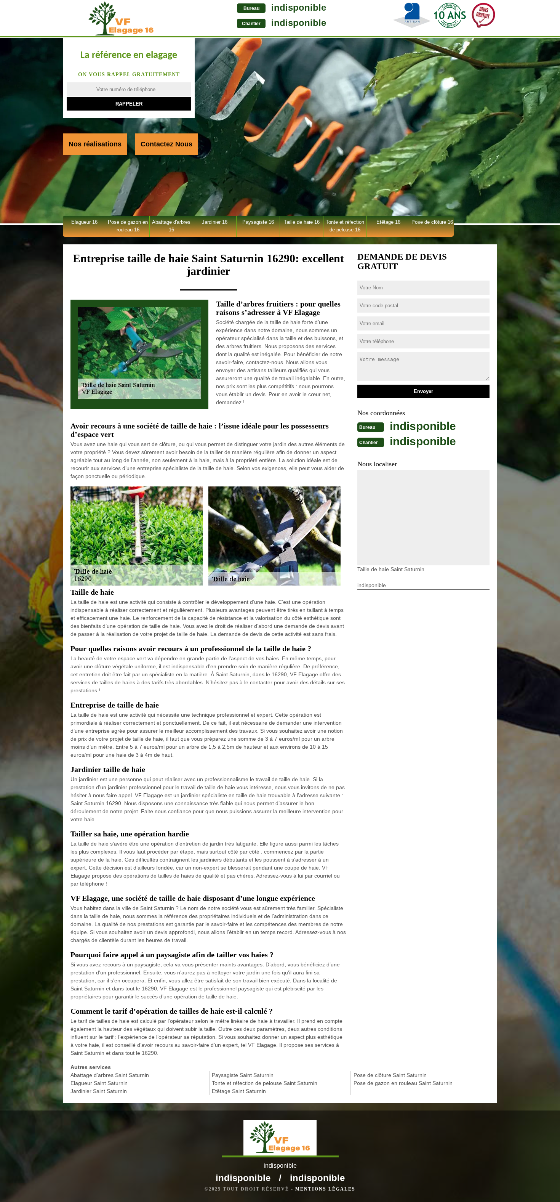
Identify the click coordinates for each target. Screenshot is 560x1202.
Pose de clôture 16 (432, 222)
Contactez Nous (166, 144)
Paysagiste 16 (258, 222)
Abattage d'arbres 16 (171, 226)
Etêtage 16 (388, 222)
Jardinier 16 (214, 222)
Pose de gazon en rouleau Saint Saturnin (403, 1083)
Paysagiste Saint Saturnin (243, 1075)
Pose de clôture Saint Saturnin (390, 1075)
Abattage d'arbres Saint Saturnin (109, 1075)
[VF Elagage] (121, 18)
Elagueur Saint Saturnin (99, 1083)
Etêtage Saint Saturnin (239, 1091)
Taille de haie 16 (302, 222)
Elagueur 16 (84, 222)
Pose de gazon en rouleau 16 (128, 226)
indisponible (298, 7)
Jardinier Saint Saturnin (98, 1091)
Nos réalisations (95, 144)
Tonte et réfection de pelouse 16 (345, 226)
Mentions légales (325, 1189)
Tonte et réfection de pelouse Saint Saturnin (264, 1083)
